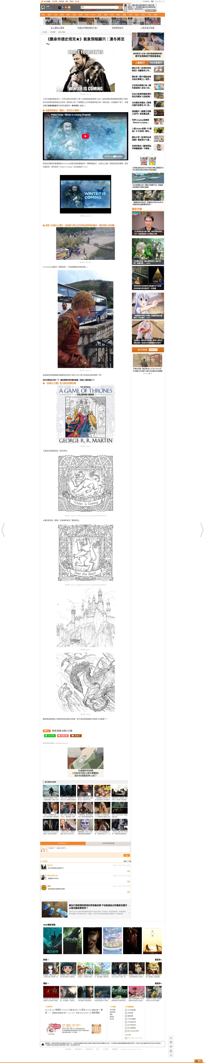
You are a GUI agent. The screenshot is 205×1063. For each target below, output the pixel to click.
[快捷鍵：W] (171, 1051)
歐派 (83, 1010)
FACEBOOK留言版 (108, 843)
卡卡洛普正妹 (131, 1022)
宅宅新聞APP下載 (69, 7)
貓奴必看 (95, 1010)
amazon (64, 743)
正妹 (55, 15)
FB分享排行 (156, 62)
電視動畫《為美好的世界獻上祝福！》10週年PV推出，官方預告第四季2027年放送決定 (85, 976)
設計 (136, 15)
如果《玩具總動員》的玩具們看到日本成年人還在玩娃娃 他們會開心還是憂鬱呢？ (136, 1000)
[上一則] (3, 530)
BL (109, 10)
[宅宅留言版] (171, 1042)
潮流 (143, 15)
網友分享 (93, 10)
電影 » (46, 983)
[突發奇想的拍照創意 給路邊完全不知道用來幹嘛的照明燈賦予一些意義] (148, 279)
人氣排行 (140, 62)
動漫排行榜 (62, 1013)
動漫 (62, 15)
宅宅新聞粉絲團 (62, 7)
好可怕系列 (65, 1010)
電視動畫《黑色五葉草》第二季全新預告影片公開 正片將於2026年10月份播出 (136, 976)
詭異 (99, 15)
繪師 (102, 10)
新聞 (128, 1038)
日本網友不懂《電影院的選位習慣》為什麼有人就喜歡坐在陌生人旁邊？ (51, 1000)
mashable (58, 743)
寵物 (80, 15)
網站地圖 (68, 1049)
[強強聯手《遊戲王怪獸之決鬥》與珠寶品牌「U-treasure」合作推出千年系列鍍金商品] (148, 113)
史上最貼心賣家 (57, 28)
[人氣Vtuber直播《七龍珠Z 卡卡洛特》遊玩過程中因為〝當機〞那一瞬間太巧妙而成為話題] (148, 130)
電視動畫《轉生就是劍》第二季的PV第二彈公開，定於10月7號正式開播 (51, 976)
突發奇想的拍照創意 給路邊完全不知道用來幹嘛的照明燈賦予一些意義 (147, 287)
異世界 (98, 10)
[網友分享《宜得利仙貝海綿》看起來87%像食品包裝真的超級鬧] (148, 138)
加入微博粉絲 (131, 1028)
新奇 (74, 15)
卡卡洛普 (44, 32)
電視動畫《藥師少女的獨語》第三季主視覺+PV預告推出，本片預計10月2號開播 (68, 976)
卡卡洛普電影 (131, 1019)
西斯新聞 (61, 1)
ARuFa (73, 1013)
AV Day (68, 1013)
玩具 (130, 15)
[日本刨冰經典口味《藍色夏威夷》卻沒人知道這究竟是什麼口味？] (148, 87)
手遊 (77, 1013)
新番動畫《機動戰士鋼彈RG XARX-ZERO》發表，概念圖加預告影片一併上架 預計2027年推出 (120, 976)
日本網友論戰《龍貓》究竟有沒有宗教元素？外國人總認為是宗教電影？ (102, 1000)
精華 (155, 15)
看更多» (158, 960)
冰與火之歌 (67, 731)
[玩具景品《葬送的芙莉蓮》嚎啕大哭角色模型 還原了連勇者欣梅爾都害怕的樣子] (148, 333)
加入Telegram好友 (133, 1031)
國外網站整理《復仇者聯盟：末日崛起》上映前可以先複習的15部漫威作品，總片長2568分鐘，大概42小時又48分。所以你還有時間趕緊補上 (68, 1000)
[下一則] (202, 530)
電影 (67, 1)
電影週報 (96, 1013)
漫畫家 (54, 1013)
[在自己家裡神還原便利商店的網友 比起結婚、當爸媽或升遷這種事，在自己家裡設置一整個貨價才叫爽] (148, 95)
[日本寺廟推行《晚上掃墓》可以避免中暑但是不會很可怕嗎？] (144, 363)
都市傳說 (88, 1010)
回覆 (128, 871)
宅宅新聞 (54, 1)
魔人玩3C (113, 10)
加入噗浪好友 (66, 7)
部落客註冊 (89, 1049)
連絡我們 (115, 1049)
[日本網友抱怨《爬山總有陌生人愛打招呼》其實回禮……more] (148, 249)
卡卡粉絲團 (146, 1)
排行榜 (77, 1)
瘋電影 (58, 1010)
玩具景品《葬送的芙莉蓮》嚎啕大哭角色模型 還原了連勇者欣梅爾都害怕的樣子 (148, 341)
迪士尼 (75, 1010)
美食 (118, 15)
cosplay (50, 1013)
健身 (88, 10)
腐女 (53, 1010)
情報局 (72, 1)
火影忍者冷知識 (147, 28)
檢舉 (128, 865)
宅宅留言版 (63, 843)
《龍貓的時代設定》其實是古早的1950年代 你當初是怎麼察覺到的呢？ (153, 1000)
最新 (49, 15)
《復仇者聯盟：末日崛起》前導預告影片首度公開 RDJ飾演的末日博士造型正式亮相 (119, 1000)
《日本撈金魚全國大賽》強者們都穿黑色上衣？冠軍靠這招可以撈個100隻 (148, 232)
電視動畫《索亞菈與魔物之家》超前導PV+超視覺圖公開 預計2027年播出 (153, 976)
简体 (152, 1)
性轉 (70, 1010)
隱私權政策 (78, 1049)
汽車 (149, 15)
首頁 (43, 15)
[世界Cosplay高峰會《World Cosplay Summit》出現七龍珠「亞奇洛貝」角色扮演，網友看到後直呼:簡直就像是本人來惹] (148, 121)
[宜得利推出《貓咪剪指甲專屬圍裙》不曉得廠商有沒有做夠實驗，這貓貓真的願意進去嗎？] (148, 147)
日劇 (90, 1013)
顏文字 (47, 1010)
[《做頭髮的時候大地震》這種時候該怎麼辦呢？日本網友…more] (148, 303)
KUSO (93, 15)
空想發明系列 (117, 28)
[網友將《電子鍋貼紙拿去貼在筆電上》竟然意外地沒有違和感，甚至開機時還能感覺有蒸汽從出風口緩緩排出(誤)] (148, 78)
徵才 (97, 1049)
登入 (199, 1061)
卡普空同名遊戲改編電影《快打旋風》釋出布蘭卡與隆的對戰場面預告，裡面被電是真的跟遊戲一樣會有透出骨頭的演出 (85, 1000)
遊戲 (124, 15)
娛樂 (105, 15)
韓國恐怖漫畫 (84, 1013)
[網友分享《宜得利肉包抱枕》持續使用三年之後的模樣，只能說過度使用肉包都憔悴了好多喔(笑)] (148, 69)
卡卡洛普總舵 (131, 1010)
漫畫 (85, 10)
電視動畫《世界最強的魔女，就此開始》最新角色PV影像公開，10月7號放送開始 (102, 976)
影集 (59, 731)
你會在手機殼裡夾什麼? (87, 28)
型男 (87, 15)
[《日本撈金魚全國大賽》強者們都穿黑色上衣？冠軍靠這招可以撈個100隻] (148, 224)
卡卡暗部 (105, 1049)
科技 (111, 15)
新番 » (46, 960)
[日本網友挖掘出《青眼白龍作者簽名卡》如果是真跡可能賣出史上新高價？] (148, 104)
